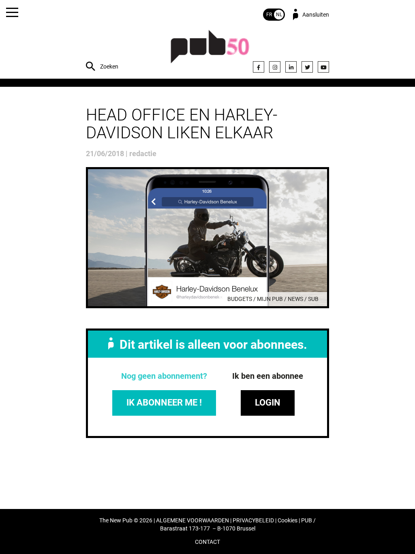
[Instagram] (274, 67)
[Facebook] (258, 67)
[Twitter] (307, 67)
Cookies (287, 520)
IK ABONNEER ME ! (164, 402)
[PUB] (210, 51)
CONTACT (207, 542)
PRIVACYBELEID (253, 520)
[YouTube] (323, 67)
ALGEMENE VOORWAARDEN (192, 520)
